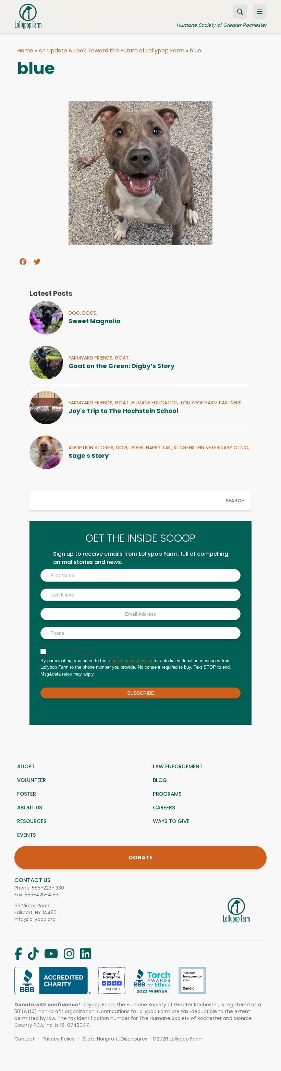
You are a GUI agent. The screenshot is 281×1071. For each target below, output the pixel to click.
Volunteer (31, 780)
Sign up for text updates (71, 651)
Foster (26, 793)
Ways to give (171, 821)
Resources (32, 821)
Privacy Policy (58, 1038)
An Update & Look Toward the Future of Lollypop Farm (111, 50)
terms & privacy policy (130, 660)
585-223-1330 (48, 887)
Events (26, 835)
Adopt (26, 766)
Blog (160, 780)
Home (25, 50)
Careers (164, 807)
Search (235, 500)
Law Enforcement (178, 766)
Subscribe (140, 693)
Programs (167, 793)
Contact (24, 1038)
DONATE (140, 857)
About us (29, 807)
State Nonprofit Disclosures (115, 1038)
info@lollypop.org (35, 919)
